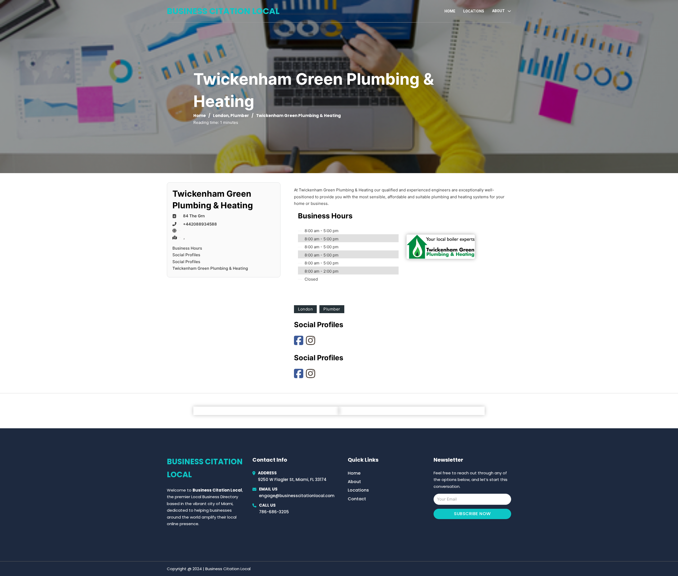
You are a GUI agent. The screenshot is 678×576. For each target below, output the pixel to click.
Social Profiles (186, 254)
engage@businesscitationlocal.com (296, 495)
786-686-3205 (274, 512)
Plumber (239, 115)
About (354, 482)
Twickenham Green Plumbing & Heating (210, 268)
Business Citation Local (223, 11)
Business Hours (187, 248)
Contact (357, 499)
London (221, 115)
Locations (473, 11)
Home (449, 11)
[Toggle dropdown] (509, 11)
